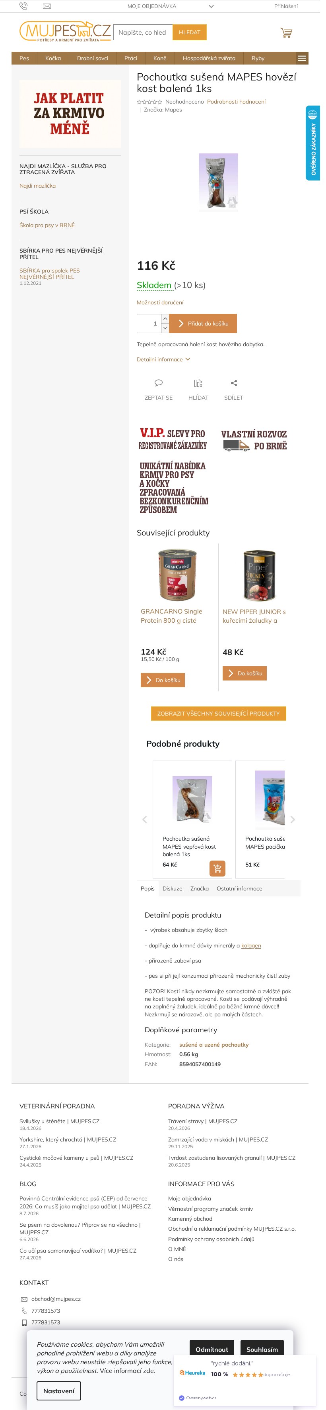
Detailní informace (160, 359)
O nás (175, 1259)
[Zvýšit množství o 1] (165, 319)
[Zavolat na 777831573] (31, 5)
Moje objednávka (152, 6)
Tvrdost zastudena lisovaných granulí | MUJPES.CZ (231, 1157)
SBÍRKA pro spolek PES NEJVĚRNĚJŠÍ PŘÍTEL (49, 274)
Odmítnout (212, 1349)
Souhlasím (262, 1349)
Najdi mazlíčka (37, 186)
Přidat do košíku (208, 323)
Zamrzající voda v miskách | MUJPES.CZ (218, 1139)
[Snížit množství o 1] (165, 328)
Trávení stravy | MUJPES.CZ (202, 1121)
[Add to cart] (217, 869)
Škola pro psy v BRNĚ (47, 225)
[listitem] (192, 820)
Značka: (163, 109)
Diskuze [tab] (172, 888)
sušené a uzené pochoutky (214, 1044)
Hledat (189, 32)
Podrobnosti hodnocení (236, 101)
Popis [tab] (148, 888)
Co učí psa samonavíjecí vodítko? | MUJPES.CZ (77, 1250)
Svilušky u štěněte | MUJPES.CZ (59, 1121)
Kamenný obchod (190, 1218)
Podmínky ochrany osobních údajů (211, 1239)
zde (148, 1371)
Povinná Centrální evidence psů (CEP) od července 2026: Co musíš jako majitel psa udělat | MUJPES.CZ (85, 1202)
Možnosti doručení (160, 302)
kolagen (251, 945)
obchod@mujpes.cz (56, 1298)
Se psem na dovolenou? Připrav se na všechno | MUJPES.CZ (80, 1228)
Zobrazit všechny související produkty (218, 713)
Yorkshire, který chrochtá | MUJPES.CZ (67, 1139)
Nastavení (58, 1391)
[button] (145, 819)
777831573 (45, 1310)
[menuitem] (24, 58)
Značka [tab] (199, 888)
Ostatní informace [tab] (239, 888)
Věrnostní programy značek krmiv (210, 1208)
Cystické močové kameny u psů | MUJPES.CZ (76, 1157)
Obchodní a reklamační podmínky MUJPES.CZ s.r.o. (232, 1228)
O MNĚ (177, 1249)
